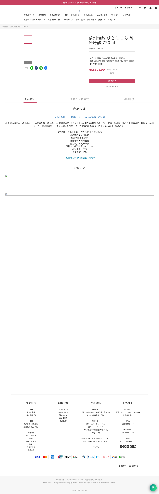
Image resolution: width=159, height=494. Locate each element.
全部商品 (5, 27)
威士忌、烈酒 (102, 15)
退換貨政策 (63, 415)
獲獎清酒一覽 (31, 415)
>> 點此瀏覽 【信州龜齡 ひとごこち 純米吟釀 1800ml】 (79, 117)
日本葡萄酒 (31, 447)
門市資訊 (111, 20)
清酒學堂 (79, 20)
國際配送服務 (63, 412)
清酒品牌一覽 (29, 15)
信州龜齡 (25, 27)
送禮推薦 (42, 15)
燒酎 (66, 15)
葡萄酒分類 (75, 15)
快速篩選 (68, 20)
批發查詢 (101, 20)
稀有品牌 (17, 27)
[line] (31, 68)
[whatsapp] (41, 68)
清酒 (11, 27)
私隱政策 (63, 421)
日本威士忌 (31, 444)
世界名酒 (31, 450)
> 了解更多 (96, 447)
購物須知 (90, 20)
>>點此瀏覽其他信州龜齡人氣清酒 (79, 158)
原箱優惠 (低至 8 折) (52, 20)
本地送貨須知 (63, 409)
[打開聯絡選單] (153, 487)
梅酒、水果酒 (31, 441)
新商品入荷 (31, 412)
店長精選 (126, 15)
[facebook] (36, 68)
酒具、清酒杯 (31, 435)
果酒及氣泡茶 (55, 15)
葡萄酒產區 (88, 15)
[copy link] (45, 68)
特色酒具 (115, 15)
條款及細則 (63, 418)
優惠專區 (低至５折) (32, 20)
